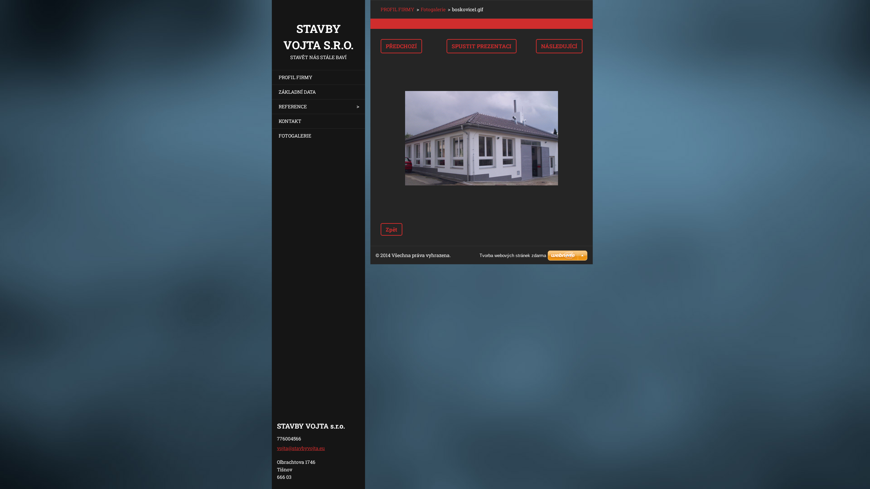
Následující (559, 46)
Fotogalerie (433, 9)
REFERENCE (293, 106)
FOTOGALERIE (295, 135)
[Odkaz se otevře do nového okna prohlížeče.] (481, 138)
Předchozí (401, 46)
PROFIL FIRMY (295, 77)
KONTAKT (290, 121)
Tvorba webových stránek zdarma (513, 255)
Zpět (391, 229)
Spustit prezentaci (481, 46)
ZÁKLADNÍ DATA (297, 92)
